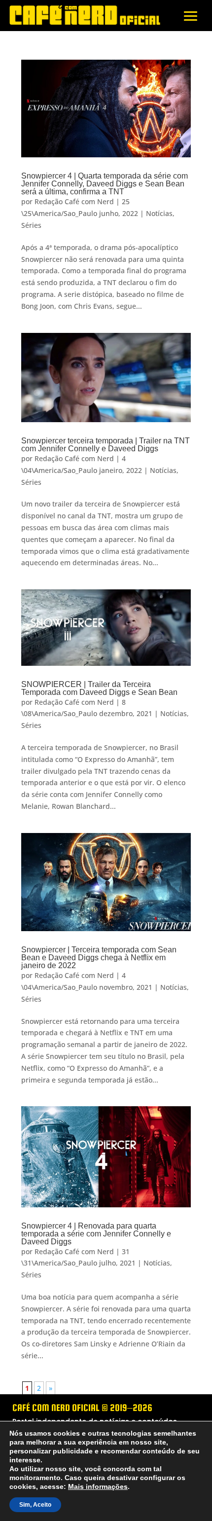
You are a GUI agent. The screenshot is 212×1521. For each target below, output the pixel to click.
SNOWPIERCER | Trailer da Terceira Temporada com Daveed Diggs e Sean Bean (99, 688)
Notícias (159, 213)
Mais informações (37, 1486)
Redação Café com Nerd (74, 201)
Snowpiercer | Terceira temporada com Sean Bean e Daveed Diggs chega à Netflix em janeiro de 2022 (99, 957)
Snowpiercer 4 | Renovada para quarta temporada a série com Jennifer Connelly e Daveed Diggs (96, 1234)
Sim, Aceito (34, 1505)
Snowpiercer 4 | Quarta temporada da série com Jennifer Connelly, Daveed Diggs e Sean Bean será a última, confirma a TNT (104, 184)
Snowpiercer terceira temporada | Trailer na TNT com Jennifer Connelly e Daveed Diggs (105, 444)
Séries (31, 225)
